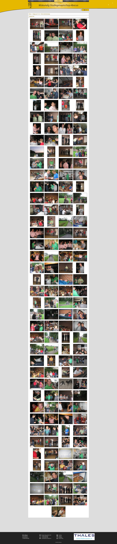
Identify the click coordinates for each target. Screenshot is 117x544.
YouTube (60, 535)
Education (75, 0)
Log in (86, 9)
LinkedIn (60, 536)
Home (32, 0)
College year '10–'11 (36, 14)
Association (40, 0)
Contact (84, 0)
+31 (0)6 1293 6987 (44, 536)
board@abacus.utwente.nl (46, 538)
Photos (58, 0)
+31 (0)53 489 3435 (44, 537)
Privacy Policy (60, 538)
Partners (67, 0)
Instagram (60, 537)
